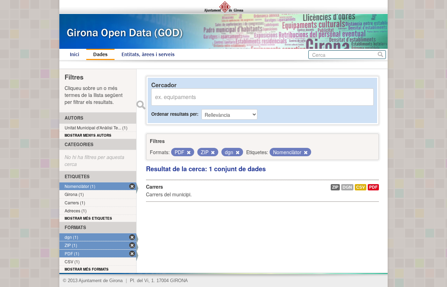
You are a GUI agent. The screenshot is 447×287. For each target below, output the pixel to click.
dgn (347, 187)
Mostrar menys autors (88, 135)
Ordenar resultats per (174, 114)
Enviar (140, 105)
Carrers (154, 186)
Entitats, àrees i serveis (148, 54)
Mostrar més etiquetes (88, 218)
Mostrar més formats (87, 269)
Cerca (380, 55)
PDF (373, 187)
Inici (74, 54)
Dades (100, 54)
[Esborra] (188, 152)
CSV (360, 187)
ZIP (335, 187)
